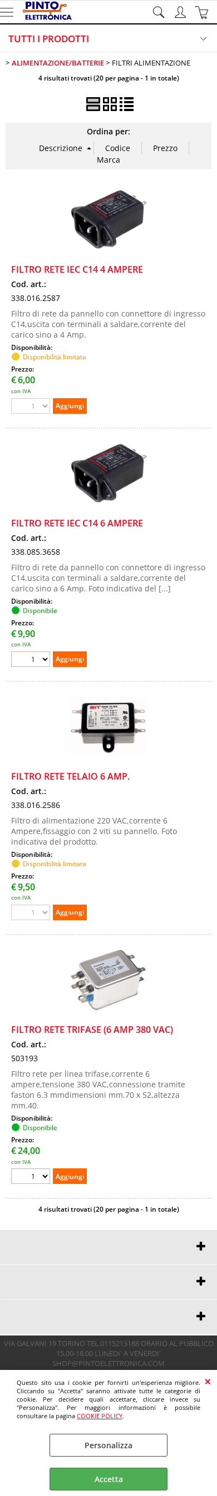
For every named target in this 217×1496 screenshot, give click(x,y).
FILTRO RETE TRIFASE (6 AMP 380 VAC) (92, 1029)
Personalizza (108, 1445)
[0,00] (203, 12)
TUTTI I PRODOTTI (48, 38)
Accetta (109, 1479)
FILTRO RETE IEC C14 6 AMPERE (77, 523)
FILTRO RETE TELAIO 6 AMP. (70, 776)
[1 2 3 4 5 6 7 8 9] (32, 1177)
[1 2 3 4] (32, 660)
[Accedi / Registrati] (182, 12)
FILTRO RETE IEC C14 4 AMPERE (77, 269)
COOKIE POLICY (99, 1416)
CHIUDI (207, 1381)
